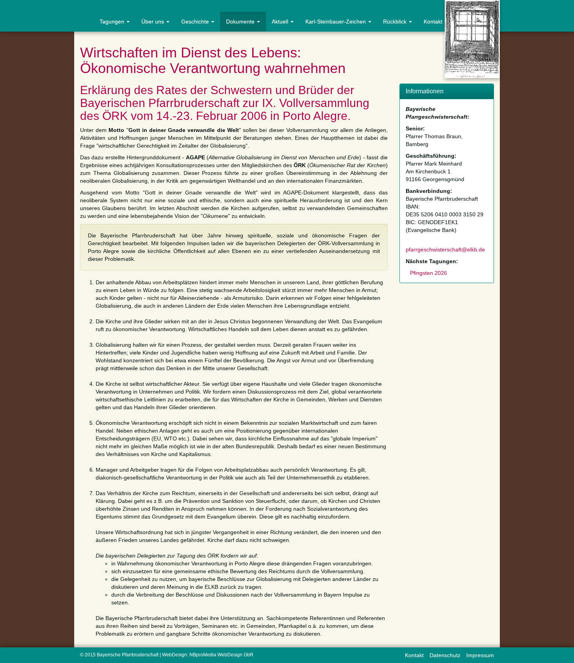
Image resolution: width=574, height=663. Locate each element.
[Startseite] (84, 21)
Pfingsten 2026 (428, 273)
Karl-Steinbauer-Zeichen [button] (336, 21)
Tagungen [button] (113, 21)
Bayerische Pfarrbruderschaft (128, 655)
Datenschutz (445, 655)
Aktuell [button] (281, 21)
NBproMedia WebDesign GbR (221, 655)
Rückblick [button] (395, 21)
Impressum (480, 655)
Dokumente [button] (241, 21)
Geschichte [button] (195, 21)
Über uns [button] (153, 21)
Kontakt (433, 21)
